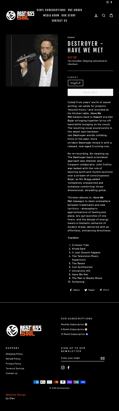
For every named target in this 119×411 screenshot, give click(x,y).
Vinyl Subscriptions (51, 10)
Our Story (69, 15)
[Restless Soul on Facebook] (68, 367)
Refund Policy (13, 358)
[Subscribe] (102, 358)
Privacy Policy (13, 363)
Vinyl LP (75, 82)
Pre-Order (75, 10)
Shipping (87, 60)
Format (73, 77)
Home (71, 37)
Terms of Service (15, 368)
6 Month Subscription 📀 (74, 329)
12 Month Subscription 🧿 (74, 334)
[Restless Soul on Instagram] (63, 367)
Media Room (51, 15)
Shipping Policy (14, 354)
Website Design (16, 394)
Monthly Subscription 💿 (74, 324)
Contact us (59, 20)
